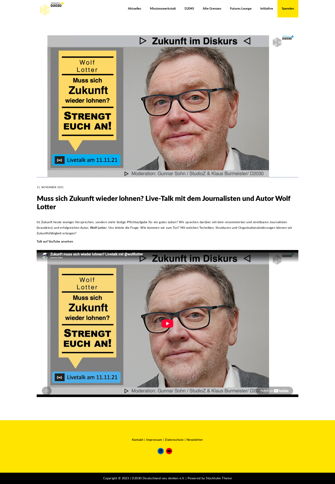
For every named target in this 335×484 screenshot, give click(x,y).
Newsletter (195, 439)
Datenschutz (174, 439)
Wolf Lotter (98, 227)
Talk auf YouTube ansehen (55, 241)
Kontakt (137, 439)
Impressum (154, 439)
